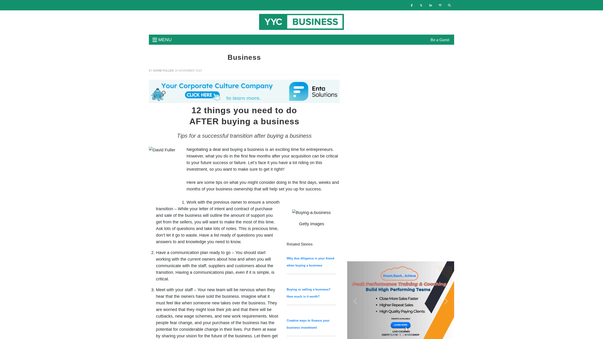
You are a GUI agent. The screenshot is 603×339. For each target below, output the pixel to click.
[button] (163, 91)
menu (164, 39)
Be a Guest (440, 40)
